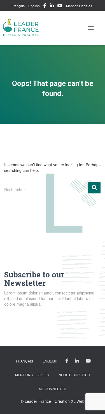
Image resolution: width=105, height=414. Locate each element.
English (34, 5)
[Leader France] (23, 28)
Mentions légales (79, 5)
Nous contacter (74, 374)
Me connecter (52, 388)
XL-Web (78, 401)
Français (18, 5)
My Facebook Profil (44, 6)
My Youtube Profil (59, 6)
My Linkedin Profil (52, 6)
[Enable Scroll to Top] (94, 403)
